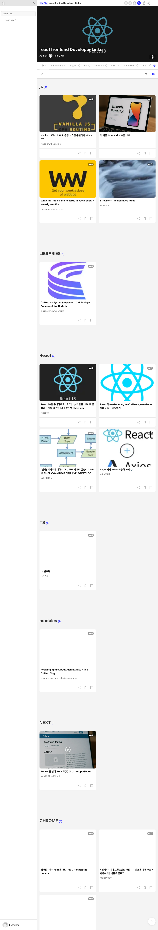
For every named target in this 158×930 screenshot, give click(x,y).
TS (85, 65)
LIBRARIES (57, 65)
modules (99, 65)
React (73, 65)
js (43, 65)
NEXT (114, 65)
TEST (144, 65)
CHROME (129, 65)
